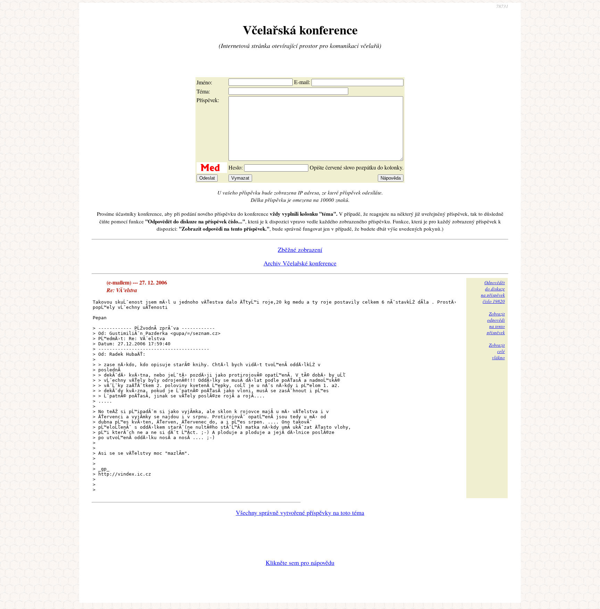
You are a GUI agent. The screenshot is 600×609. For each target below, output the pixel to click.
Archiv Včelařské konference (300, 263)
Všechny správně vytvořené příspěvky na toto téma (300, 512)
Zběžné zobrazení (300, 249)
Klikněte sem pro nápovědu (300, 562)
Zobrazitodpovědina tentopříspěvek (496, 323)
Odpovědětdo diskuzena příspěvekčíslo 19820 (493, 291)
